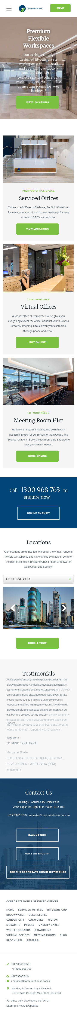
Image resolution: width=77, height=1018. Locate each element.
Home (10, 909)
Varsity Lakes (49, 925)
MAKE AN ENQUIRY (37, 853)
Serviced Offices (30, 909)
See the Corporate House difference (38, 872)
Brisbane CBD (57, 909)
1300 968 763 (40, 490)
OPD (46, 1000)
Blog (63, 935)
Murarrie (13, 925)
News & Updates (28, 1006)
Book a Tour (37, 643)
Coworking (43, 930)
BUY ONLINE (37, 342)
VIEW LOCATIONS (37, 102)
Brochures (14, 940)
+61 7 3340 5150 (17, 815)
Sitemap (11, 1006)
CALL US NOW (37, 835)
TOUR (60, 8)
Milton (53, 919)
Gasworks (36, 919)
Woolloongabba (18, 930)
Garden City (15, 919)
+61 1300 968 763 (21, 968)
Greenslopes (38, 915)
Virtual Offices (18, 935)
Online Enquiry (38, 513)
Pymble (29, 925)
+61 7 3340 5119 (20, 976)
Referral (33, 940)
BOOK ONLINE (37, 456)
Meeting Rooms (45, 935)
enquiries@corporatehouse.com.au (49, 815)
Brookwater (15, 915)
